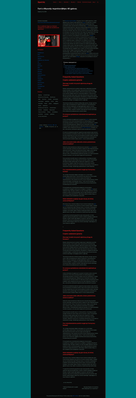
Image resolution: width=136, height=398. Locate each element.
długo (84, 22)
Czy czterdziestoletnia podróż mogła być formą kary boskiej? (77, 72)
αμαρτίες (47, 101)
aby (87, 25)
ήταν (89, 28)
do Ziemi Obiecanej (86, 127)
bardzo (87, 119)
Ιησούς (39, 63)
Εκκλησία (40, 65)
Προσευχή (40, 69)
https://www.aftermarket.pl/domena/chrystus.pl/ (49, 22)
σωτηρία (46, 114)
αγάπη (39, 105)
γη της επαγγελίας (67, 382)
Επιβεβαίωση (41, 52)
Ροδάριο (39, 80)
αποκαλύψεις (53, 107)
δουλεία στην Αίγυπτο (43, 107)
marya (45, 103)
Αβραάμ (40, 95)
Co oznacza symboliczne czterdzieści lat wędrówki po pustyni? (78, 69)
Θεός (64, 177)
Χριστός (39, 58)
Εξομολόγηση (41, 82)
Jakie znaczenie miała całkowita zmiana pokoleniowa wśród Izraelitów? (79, 70)
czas (95, 124)
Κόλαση (39, 77)
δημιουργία (52, 109)
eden (39, 99)
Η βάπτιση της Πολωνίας (43, 60)
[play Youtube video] (49, 41)
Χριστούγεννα (41, 56)
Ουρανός (40, 73)
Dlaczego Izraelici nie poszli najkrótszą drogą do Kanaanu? (77, 68)
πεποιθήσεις (55, 112)
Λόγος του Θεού (42, 112)
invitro (52, 101)
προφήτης (45, 109)
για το (90, 147)
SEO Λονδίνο (75, 395)
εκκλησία (40, 103)
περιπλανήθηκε (72, 20)
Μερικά (91, 35)
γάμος (50, 103)
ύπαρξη (49, 99)
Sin (38, 62)
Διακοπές (40, 84)
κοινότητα (40, 114)
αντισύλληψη (47, 95)
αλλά (87, 53)
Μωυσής (67, 20)
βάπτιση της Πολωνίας (43, 97)
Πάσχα (39, 88)
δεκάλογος (52, 97)
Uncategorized (41, 86)
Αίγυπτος (44, 99)
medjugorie (55, 103)
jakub (57, 101)
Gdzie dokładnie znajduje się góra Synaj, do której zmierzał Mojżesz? (79, 73)
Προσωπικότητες (41, 75)
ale (92, 189)
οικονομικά (40, 101)
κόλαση (40, 109)
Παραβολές (40, 78)
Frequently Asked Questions (70, 65)
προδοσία (52, 114)
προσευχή (45, 105)
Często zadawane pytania (69, 67)
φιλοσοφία (55, 99)
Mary (39, 67)
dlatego (78, 56)
